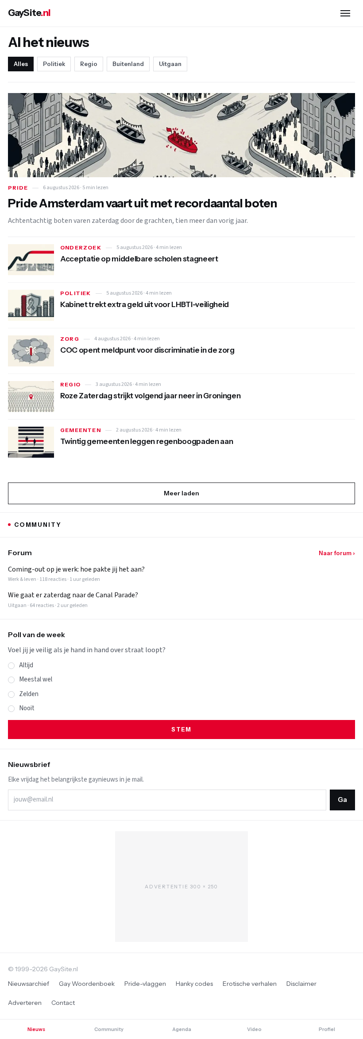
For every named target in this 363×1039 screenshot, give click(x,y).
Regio (88, 63)
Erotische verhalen (250, 984)
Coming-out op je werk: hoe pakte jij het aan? (76, 569)
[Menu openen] (345, 13)
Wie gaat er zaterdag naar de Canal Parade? (73, 595)
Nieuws (36, 1029)
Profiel (327, 1029)
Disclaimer (301, 984)
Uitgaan (170, 63)
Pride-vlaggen (145, 984)
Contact (63, 1003)
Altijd (26, 665)
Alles (21, 63)
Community (109, 1029)
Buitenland (128, 63)
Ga (342, 799)
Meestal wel (35, 679)
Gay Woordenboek (87, 984)
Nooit (27, 708)
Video (254, 1029)
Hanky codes (194, 984)
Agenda (181, 1029)
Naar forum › (337, 552)
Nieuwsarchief (28, 984)
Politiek (54, 63)
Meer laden (181, 493)
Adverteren (25, 1003)
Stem (181, 729)
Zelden (29, 694)
